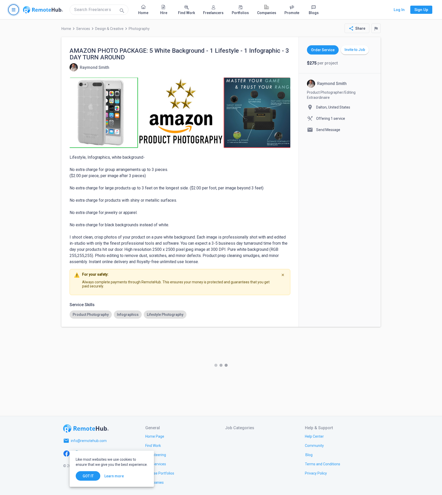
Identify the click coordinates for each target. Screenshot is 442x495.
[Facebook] (66, 453)
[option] (91, 314)
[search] (99, 9)
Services (83, 29)
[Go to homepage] (43, 10)
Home (66, 29)
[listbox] (180, 314)
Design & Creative (109, 29)
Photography (139, 29)
